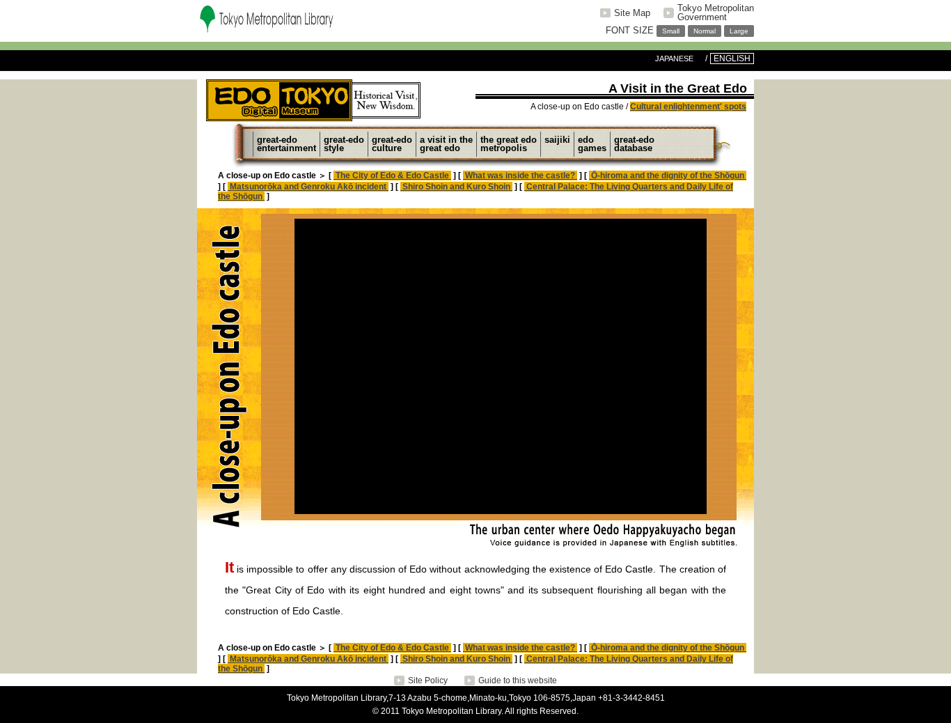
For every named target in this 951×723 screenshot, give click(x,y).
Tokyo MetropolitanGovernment (715, 12)
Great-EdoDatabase (634, 143)
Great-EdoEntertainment (286, 143)
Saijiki (557, 139)
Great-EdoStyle (344, 143)
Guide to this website (517, 680)
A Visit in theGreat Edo (446, 143)
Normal (704, 31)
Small (670, 31)
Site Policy (428, 680)
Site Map (632, 13)
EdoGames (592, 143)
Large (739, 31)
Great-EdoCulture (392, 143)
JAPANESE (674, 58)
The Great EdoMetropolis (508, 143)
